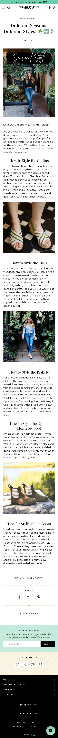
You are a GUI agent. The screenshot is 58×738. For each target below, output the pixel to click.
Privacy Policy (19, 726)
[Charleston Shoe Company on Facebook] (25, 664)
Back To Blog (30, 18)
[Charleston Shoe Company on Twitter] (17, 664)
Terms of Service (36, 726)
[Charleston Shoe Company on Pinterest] (40, 664)
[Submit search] (8, 7)
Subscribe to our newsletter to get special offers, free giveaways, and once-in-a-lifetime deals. (29, 636)
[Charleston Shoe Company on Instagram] (32, 664)
